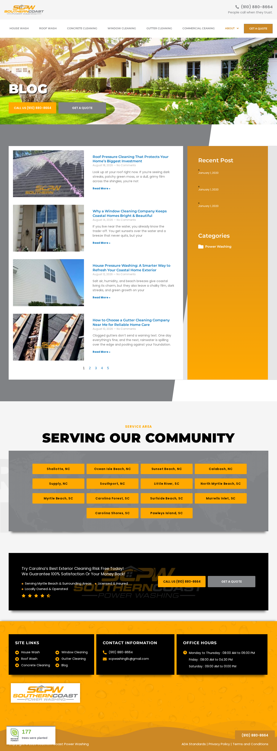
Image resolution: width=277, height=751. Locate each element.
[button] (58, 469)
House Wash (19, 28)
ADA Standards (194, 744)
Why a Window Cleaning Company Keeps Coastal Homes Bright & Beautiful (130, 213)
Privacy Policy (219, 744)
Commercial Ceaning (198, 28)
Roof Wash (48, 28)
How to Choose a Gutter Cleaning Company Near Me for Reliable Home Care (131, 322)
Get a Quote (258, 28)
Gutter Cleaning (159, 28)
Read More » (101, 188)
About (230, 28)
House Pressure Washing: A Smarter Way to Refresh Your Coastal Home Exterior (131, 267)
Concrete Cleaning (82, 28)
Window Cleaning (122, 28)
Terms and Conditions (250, 744)
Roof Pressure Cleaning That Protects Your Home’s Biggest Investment (131, 159)
